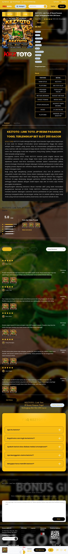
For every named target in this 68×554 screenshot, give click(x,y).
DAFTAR (9, 14)
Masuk (62, 6)
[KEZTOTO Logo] (7, 6)
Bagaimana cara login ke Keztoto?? (21, 438)
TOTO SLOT (38, 45)
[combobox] (56, 249)
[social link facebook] (57, 545)
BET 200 (37, 48)
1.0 (20, 254)
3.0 (5, 254)
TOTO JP (38, 35)
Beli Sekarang (40, 550)
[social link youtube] (54, 545)
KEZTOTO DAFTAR (33, 539)
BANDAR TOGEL (23, 539)
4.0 (34, 249)
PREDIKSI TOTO (39, 51)
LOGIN (25, 14)
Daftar (53, 6)
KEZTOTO (38, 31)
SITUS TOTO (23, 531)
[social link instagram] (51, 545)
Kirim (58, 519)
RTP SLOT (38, 41)
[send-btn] (16, 538)
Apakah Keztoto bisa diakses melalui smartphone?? (27, 447)
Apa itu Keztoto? (13, 430)
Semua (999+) (7, 249)
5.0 (26, 249)
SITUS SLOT (38, 61)
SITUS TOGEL (9, 141)
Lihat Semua (9, 400)
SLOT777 (38, 58)
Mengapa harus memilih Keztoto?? (20, 464)
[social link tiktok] (60, 545)
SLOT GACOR (39, 38)
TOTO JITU (38, 55)
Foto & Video (17, 249)
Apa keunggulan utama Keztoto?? (20, 455)
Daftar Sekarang (57, 405)
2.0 (13, 254)
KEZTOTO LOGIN (33, 535)
